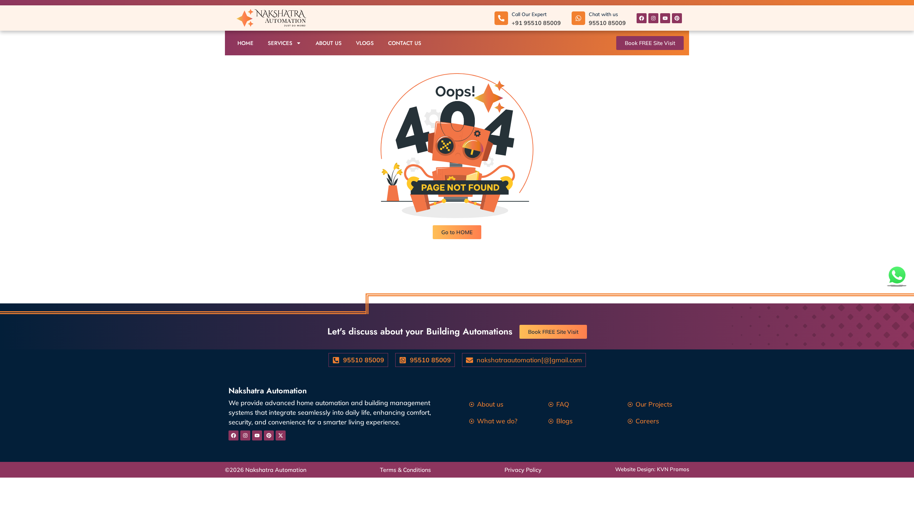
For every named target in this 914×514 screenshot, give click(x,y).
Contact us (404, 43)
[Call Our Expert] (501, 18)
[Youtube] (665, 18)
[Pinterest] (677, 18)
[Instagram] (653, 18)
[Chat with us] (578, 18)
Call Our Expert (529, 14)
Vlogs (365, 43)
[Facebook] (642, 18)
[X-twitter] (281, 435)
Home (245, 43)
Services (280, 43)
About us (329, 43)
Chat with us (603, 14)
